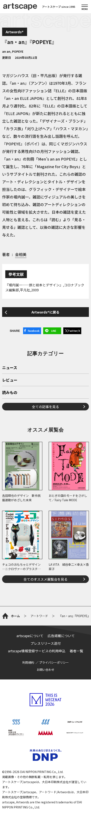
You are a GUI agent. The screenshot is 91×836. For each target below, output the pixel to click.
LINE (53, 330)
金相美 (20, 254)
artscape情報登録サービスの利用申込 (36, 650)
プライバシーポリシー (54, 662)
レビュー (9, 380)
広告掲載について (61, 635)
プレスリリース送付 (45, 643)
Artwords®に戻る (45, 312)
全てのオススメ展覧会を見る (45, 579)
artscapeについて (30, 635)
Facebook (34, 330)
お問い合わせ (45, 669)
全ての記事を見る (45, 406)
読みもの (9, 392)
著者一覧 (76, 650)
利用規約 (28, 662)
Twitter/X (74, 330)
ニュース (9, 368)
